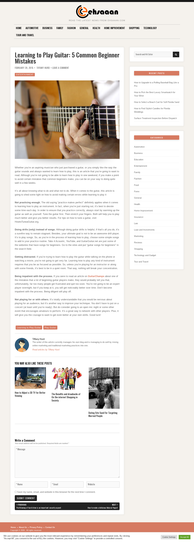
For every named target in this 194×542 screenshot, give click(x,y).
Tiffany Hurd (43, 68)
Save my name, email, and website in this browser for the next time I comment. (56, 492)
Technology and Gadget (145, 255)
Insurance (138, 217)
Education (138, 159)
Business (47, 28)
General (84, 28)
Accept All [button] (184, 537)
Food (136, 185)
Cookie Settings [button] (169, 537)
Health (96, 28)
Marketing (138, 236)
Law (136, 223)
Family (59, 28)
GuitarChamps (96, 276)
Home (19, 28)
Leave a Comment (60, 68)
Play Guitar (50, 327)
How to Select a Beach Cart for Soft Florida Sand (156, 102)
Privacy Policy (36, 527)
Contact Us (50, 527)
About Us (23, 527)
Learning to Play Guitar (29, 327)
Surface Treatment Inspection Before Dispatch (155, 118)
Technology (150, 28)
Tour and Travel (25, 35)
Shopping (134, 28)
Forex (136, 191)
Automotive (32, 28)
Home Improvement (114, 28)
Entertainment (25, 74)
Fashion (71, 28)
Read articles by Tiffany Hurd (45, 349)
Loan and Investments (144, 230)
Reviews (138, 242)
